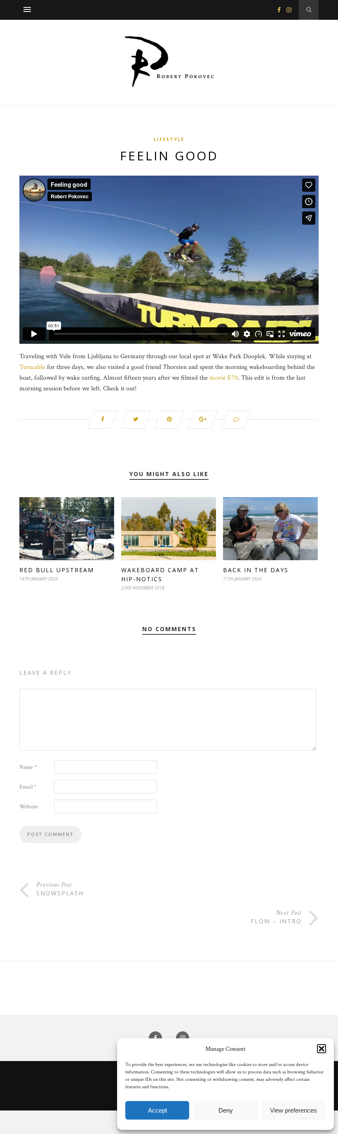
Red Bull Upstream (56, 570)
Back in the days (256, 570)
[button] (321, 1049)
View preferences (293, 1110)
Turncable (32, 367)
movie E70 (223, 377)
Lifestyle (169, 139)
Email (27, 787)
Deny (225, 1110)
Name (28, 767)
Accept (157, 1110)
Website (28, 806)
